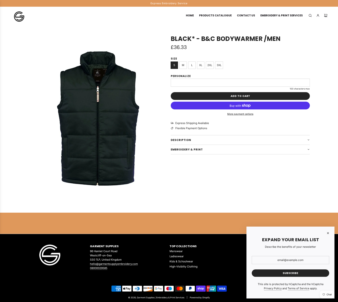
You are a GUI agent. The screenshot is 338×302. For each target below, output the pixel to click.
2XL (209, 65)
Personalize (181, 76)
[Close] (328, 233)
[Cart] (326, 15)
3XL (219, 65)
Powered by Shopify (200, 297)
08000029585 (98, 268)
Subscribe (290, 273)
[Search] (310, 15)
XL (200, 65)
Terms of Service (298, 288)
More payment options (240, 113)
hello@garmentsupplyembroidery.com (114, 264)
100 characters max (300, 88)
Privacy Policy (273, 288)
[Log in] (318, 15)
